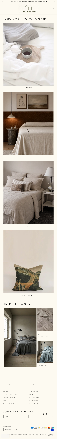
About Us (5, 391)
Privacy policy (51, 434)
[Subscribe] (26, 416)
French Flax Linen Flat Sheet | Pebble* (43, 333)
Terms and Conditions (9, 397)
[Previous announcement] (2, 1)
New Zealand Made (34, 391)
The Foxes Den (14, 434)
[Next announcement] (54, 1)
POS (18, 434)
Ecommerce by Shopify (26, 434)
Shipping (5, 400)
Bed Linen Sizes (33, 394)
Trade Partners (32, 388)
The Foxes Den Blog (34, 403)
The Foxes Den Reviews (9, 403)
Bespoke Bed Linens (34, 397)
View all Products (33, 400)
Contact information (40, 435)
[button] (2, 8)
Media (30, 407)
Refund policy (35, 434)
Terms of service (42, 434)
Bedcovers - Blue (42, 365)
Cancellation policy (50, 435)
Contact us (6, 388)
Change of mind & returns (10, 394)
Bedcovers (28, 157)
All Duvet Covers (28, 226)
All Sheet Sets (28, 87)
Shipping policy (31, 435)
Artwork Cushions (27, 295)
